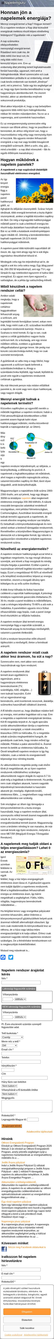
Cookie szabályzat (13, 1334)
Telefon (5, 1057)
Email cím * (8, 1049)
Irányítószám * (9, 1065)
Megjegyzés (8, 1098)
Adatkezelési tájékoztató (36, 1334)
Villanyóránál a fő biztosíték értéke (20, 1090)
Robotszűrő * (8, 1115)
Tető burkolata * (10, 1033)
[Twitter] (10, 957)
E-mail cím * (8, 1273)
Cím (4, 1073)
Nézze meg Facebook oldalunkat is (27, 1247)
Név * (4, 978)
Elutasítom (27, 1320)
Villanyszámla (10, 994)
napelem (26, 498)
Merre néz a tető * (11, 1041)
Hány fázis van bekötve (14, 1082)
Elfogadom (27, 1311)
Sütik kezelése (27, 1328)
